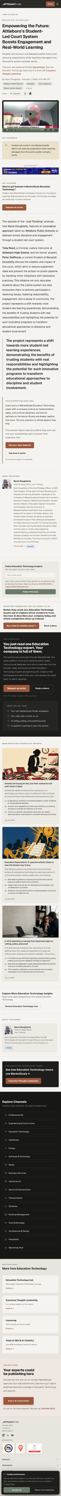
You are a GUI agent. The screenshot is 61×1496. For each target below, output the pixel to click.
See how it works (17, 453)
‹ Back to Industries (10, 14)
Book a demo (50, 636)
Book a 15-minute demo (18, 1411)
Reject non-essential (44, 1490)
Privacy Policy (9, 1484)
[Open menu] (57, 4)
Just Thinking (34, 221)
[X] (8, 1446)
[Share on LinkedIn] (30, 94)
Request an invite (14, 207)
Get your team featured (20, 445)
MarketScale (39, 67)
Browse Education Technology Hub (21, 1016)
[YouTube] (12, 1445)
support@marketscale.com (16, 597)
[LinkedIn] (3, 1445)
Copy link (16, 93)
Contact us (6, 1438)
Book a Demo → (7, 1441)
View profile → (19, 546)
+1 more (29, 88)
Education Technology (15, 20)
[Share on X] (25, 94)
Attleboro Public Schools (40, 230)
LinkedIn (30, 546)
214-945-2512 (45, 594)
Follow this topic (30, 602)
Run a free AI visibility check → (21, 636)
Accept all (16, 1490)
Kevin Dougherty (18, 226)
